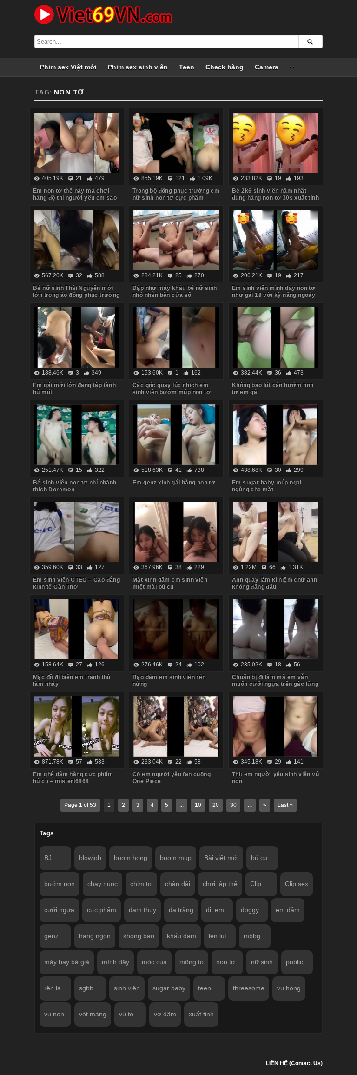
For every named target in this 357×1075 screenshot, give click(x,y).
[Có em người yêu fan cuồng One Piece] (176, 726)
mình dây (115, 962)
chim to (141, 883)
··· (294, 67)
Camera (266, 67)
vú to (126, 1014)
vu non (54, 1014)
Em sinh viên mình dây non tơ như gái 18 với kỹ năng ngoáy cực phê (273, 295)
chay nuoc (102, 883)
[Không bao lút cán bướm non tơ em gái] (275, 337)
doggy (250, 910)
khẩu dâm (181, 936)
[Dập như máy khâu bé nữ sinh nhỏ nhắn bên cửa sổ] (176, 240)
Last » (285, 805)
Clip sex (296, 883)
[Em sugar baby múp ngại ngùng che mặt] (275, 434)
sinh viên (127, 988)
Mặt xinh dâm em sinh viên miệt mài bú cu (169, 583)
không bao (138, 936)
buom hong (130, 857)
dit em (215, 910)
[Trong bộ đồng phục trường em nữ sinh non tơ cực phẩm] (176, 143)
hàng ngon (95, 936)
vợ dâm (165, 1014)
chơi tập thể (220, 883)
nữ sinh (262, 962)
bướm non (59, 883)
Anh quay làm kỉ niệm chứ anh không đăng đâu (274, 583)
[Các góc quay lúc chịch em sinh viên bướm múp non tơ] (176, 337)
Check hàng (224, 67)
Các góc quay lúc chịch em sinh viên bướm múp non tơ (171, 389)
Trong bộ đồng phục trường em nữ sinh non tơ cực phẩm (175, 194)
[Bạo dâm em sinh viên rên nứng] (176, 629)
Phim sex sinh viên (138, 67)
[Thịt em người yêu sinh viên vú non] (275, 726)
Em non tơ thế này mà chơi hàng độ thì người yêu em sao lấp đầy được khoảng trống (75, 198)
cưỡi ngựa (59, 910)
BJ (48, 857)
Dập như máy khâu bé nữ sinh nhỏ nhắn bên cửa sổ (174, 291)
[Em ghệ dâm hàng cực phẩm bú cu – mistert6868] (76, 726)
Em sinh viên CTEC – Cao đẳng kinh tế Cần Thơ (76, 583)
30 (233, 805)
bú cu (259, 857)
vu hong (289, 988)
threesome (248, 988)
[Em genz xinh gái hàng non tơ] (176, 434)
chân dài (177, 883)
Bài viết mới (221, 857)
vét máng (92, 1014)
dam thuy (142, 910)
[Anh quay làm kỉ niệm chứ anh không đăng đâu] (275, 532)
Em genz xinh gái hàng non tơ (173, 482)
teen (204, 988)
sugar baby (168, 988)
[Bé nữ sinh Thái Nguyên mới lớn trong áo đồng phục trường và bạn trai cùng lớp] (76, 240)
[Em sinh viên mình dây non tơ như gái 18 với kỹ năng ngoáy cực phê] (275, 240)
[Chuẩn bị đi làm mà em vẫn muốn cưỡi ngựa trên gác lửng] (275, 629)
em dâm (288, 910)
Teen (186, 67)
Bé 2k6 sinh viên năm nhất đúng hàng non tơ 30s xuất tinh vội (275, 198)
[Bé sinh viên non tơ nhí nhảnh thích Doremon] (76, 434)
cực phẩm (101, 910)
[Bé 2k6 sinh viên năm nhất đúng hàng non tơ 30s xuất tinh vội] (275, 143)
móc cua (154, 962)
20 (215, 805)
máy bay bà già (66, 962)
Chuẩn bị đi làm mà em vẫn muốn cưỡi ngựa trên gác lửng (275, 680)
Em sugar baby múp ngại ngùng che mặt (267, 486)
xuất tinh (201, 1014)
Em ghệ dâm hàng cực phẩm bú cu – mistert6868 (73, 778)
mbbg (252, 936)
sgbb (86, 988)
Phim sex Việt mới (68, 67)
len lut (217, 936)
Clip (255, 883)
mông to (191, 962)
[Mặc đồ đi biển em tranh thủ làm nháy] (76, 629)
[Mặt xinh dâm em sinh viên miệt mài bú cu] (176, 532)
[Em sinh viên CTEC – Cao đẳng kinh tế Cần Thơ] (76, 532)
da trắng (181, 910)
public (294, 962)
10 (198, 805)
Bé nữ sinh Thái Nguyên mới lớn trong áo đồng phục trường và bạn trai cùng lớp (76, 295)
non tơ (225, 962)
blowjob (90, 857)
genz (51, 936)
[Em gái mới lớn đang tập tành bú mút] (76, 337)
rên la (52, 988)
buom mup (176, 857)
